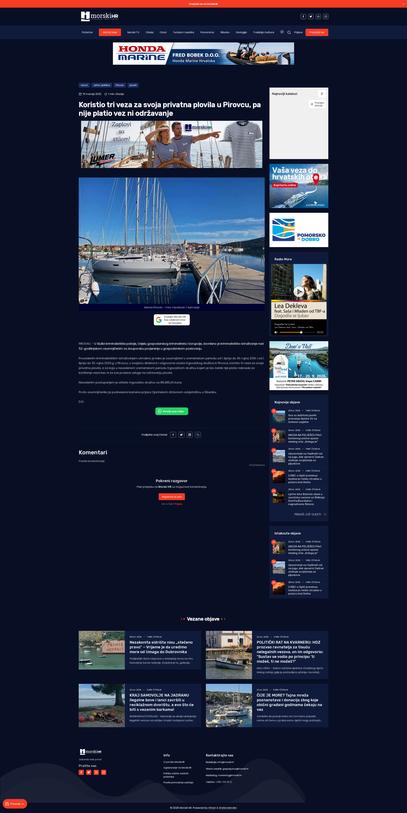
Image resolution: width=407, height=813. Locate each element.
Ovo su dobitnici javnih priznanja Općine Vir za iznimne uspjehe (302, 419)
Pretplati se (317, 32)
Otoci (163, 32)
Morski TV (133, 32)
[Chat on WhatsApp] (171, 411)
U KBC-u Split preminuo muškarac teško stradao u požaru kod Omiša (305, 479)
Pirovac (120, 85)
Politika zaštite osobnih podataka (176, 775)
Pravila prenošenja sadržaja (178, 782)
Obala (149, 32)
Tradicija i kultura (263, 32)
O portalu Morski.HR (174, 762)
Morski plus (110, 32)
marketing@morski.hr (230, 775)
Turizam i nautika (183, 32)
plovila (133, 85)
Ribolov (225, 32)
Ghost (212, 808)
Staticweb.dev (228, 808)
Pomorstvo (207, 32)
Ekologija (241, 32)
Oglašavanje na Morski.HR (177, 767)
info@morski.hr (225, 762)
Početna (87, 32)
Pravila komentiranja (91, 461)
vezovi (84, 85)
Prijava (298, 32)
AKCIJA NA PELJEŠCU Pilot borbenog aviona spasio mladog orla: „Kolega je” (304, 438)
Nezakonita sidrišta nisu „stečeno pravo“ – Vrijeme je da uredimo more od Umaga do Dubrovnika (161, 647)
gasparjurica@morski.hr (235, 768)
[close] (403, 3)
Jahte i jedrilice (101, 85)
